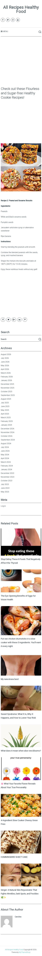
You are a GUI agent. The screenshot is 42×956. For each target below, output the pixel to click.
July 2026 (5, 358)
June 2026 (5, 362)
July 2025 (5, 403)
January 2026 (6, 380)
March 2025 (6, 417)
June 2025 (5, 406)
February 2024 (7, 466)
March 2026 (6, 373)
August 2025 (6, 399)
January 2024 (6, 469)
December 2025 (7, 384)
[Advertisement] (21, 62)
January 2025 (6, 425)
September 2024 (8, 440)
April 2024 (5, 458)
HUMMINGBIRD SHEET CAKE (14, 857)
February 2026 (7, 377)
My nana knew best (10, 679)
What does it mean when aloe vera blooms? (21, 750)
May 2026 (5, 365)
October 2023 (6, 481)
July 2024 (5, 447)
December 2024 (7, 429)
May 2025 (5, 410)
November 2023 (7, 477)
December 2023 (7, 473)
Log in (3, 506)
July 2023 (5, 484)
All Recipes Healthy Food (21, 9)
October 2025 (6, 391)
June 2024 (5, 451)
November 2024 (7, 432)
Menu (5, 31)
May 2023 (5, 492)
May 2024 (5, 455)
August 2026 (6, 354)
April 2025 (5, 414)
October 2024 (6, 436)
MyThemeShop (24, 952)
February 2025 (7, 421)
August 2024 (6, 443)
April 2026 (5, 369)
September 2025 (8, 395)
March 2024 (6, 462)
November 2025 (7, 388)
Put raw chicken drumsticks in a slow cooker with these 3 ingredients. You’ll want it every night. (21, 642)
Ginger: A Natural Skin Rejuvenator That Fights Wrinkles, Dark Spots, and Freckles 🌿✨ (19, 894)
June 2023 (5, 488)
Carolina (18, 917)
